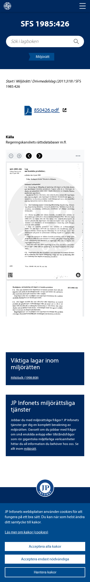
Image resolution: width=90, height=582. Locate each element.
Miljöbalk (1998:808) (25, 378)
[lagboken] (7, 6)
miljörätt (30, 449)
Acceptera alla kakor (45, 546)
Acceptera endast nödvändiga (45, 559)
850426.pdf (47, 110)
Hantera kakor (45, 572)
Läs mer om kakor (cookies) (26, 532)
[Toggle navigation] (82, 6)
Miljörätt (42, 57)
